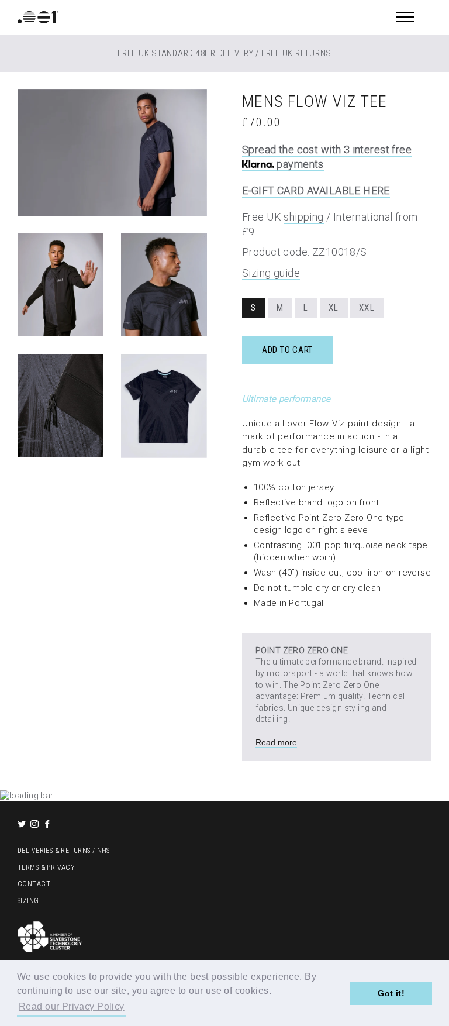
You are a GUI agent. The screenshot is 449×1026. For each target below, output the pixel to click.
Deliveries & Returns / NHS (64, 850)
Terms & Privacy (46, 867)
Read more (276, 742)
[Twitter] (23, 825)
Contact (34, 884)
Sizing (28, 901)
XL (334, 307)
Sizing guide (271, 273)
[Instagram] (35, 825)
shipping (303, 217)
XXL (367, 307)
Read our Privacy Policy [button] (72, 1006)
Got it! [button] (391, 993)
